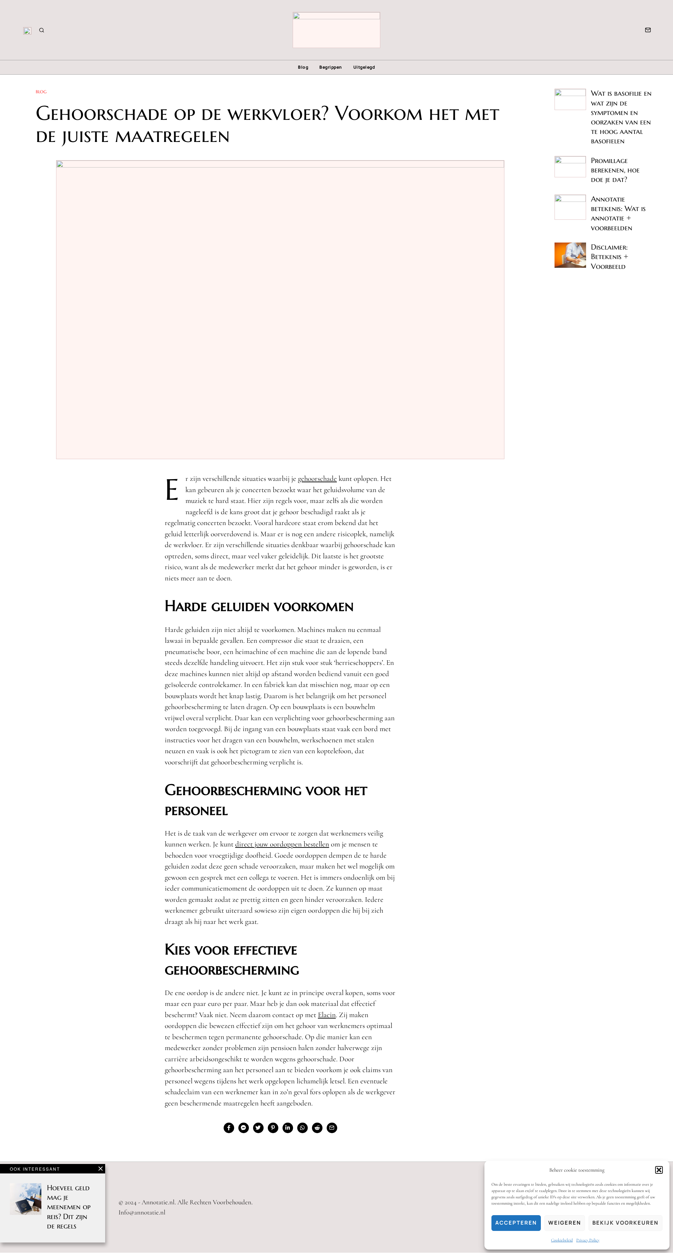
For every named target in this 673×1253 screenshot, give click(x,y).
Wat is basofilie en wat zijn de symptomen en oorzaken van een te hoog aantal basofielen (621, 117)
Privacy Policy (587, 1240)
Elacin (327, 1014)
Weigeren (564, 1222)
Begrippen (330, 67)
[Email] (648, 30)
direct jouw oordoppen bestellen (282, 844)
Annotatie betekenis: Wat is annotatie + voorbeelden (618, 213)
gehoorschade (317, 478)
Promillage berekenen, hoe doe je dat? (615, 170)
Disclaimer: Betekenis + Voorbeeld (609, 257)
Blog (303, 67)
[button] (658, 1169)
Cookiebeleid (562, 1240)
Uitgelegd (364, 67)
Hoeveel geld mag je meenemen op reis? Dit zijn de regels (68, 1207)
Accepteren (516, 1222)
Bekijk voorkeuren (625, 1222)
